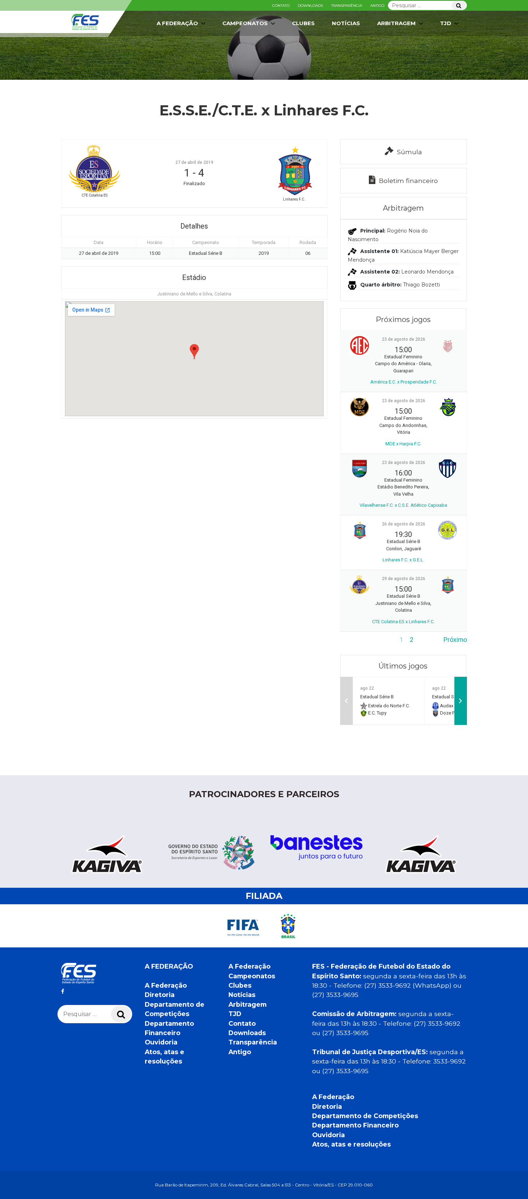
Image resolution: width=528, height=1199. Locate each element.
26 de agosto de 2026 (403, 524)
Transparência (346, 5)
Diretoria (160, 994)
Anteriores (355, 639)
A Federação (166, 985)
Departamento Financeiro (355, 1125)
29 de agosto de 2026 (403, 578)
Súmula (409, 152)
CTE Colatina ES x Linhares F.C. (403, 621)
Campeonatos (245, 23)
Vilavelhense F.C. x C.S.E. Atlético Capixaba (403, 505)
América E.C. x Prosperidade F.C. (403, 382)
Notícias (346, 23)
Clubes (303, 23)
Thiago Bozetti (421, 284)
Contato (281, 5)
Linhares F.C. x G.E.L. (403, 559)
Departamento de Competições (365, 1116)
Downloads (310, 5)
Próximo (455, 639)
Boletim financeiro (408, 180)
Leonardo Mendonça (427, 271)
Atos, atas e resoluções (351, 1144)
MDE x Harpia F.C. (403, 443)
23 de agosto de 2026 (403, 339)
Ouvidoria (161, 1042)
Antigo (377, 5)
